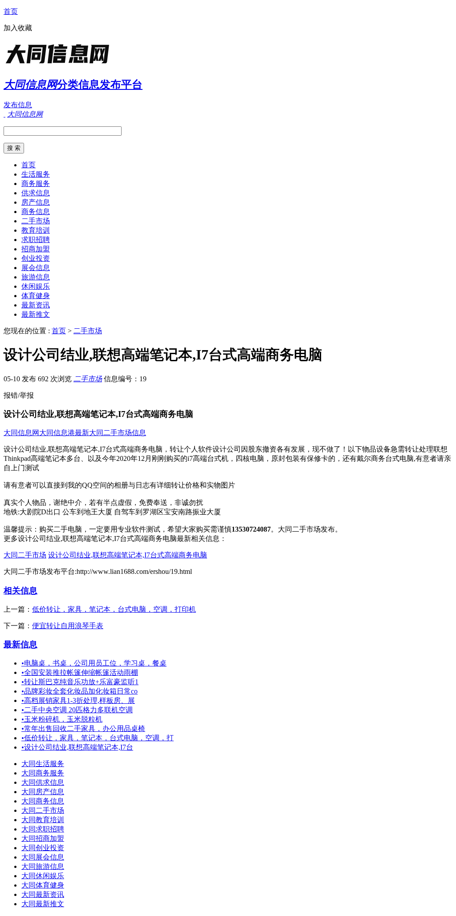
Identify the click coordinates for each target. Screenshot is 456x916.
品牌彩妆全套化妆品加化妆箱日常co (79, 691)
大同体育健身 (42, 885)
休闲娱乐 (35, 286)
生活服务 (35, 174)
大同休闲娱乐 (42, 876)
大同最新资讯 (42, 894)
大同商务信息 (42, 801)
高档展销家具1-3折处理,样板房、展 (78, 700)
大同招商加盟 (42, 838)
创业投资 (35, 258)
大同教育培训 (42, 819)
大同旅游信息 (42, 866)
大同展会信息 (42, 857)
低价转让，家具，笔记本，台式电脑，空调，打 (97, 738)
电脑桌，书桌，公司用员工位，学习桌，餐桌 (94, 663)
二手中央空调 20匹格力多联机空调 (77, 710)
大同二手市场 (25, 555)
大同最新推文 (42, 904)
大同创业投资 (42, 847)
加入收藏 (18, 28)
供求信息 (35, 193)
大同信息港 (57, 432)
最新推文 (35, 314)
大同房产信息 (42, 791)
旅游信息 (35, 277)
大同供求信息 (42, 782)
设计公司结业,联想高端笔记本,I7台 (77, 747)
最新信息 (20, 644)
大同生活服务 (42, 763)
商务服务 (35, 183)
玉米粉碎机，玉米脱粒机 (61, 719)
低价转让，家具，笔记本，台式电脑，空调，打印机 (114, 609)
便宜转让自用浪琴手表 (67, 625)
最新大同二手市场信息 (110, 432)
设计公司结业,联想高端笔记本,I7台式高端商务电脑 (127, 555)
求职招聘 (35, 239)
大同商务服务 (42, 773)
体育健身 (35, 295)
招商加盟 (35, 249)
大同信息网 (21, 432)
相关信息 (20, 590)
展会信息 (35, 267)
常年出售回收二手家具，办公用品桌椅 (83, 728)
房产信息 (35, 202)
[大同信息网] (59, 64)
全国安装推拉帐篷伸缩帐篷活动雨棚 (79, 672)
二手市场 (35, 221)
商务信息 (35, 211)
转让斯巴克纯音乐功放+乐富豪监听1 (79, 682)
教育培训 (35, 230)
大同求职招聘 (42, 829)
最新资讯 (35, 305)
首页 (11, 11)
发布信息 (18, 105)
